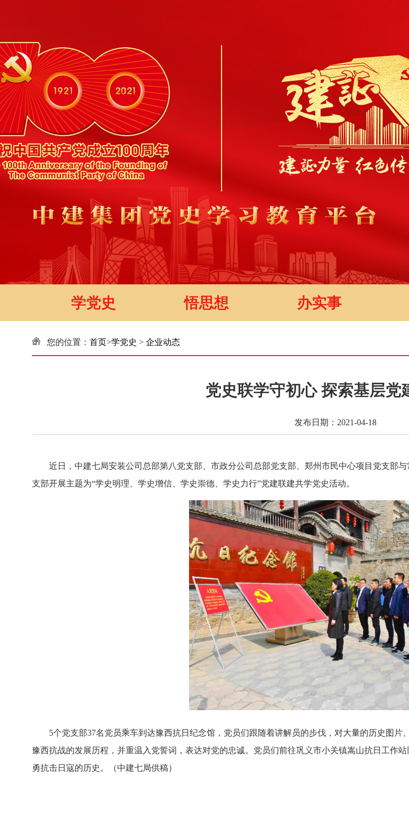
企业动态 (163, 342)
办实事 (319, 302)
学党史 (93, 302)
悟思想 (206, 302)
